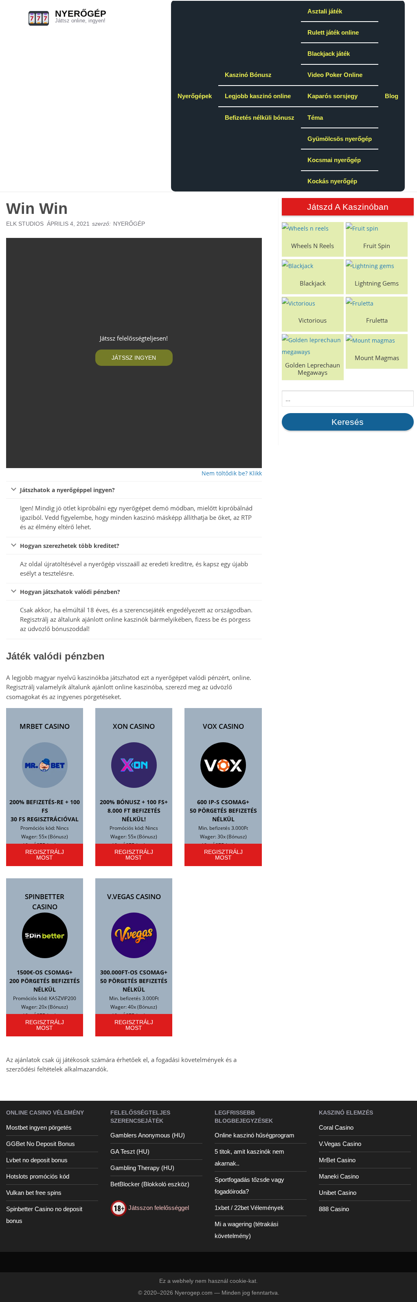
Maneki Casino (339, 1176)
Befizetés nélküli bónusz (259, 117)
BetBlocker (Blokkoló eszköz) (149, 1184)
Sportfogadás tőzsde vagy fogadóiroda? (249, 1185)
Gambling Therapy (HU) (142, 1167)
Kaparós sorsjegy (332, 95)
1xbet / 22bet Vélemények (249, 1207)
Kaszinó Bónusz (248, 74)
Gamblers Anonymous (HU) (147, 1135)
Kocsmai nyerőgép (334, 159)
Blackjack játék (328, 53)
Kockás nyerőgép (332, 181)
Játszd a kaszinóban (347, 206)
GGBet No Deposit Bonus (40, 1143)
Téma (315, 117)
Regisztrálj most (44, 855)
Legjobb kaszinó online (258, 95)
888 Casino (334, 1208)
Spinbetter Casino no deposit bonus (44, 1214)
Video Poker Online (334, 74)
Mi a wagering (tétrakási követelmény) (246, 1230)
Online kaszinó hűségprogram (254, 1135)
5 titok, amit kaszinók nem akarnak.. (249, 1157)
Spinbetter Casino (44, 901)
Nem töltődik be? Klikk (232, 473)
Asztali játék (324, 11)
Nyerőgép (80, 14)
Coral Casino (336, 1127)
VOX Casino (223, 726)
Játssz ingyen (134, 357)
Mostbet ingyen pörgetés (39, 1127)
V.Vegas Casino (134, 896)
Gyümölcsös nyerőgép (339, 138)
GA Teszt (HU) (129, 1151)
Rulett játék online (333, 32)
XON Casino (134, 726)
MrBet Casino (45, 726)
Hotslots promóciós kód (37, 1176)
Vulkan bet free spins (33, 1192)
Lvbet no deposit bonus (37, 1160)
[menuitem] (194, 95)
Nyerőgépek (195, 95)
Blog (391, 95)
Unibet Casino (337, 1192)
